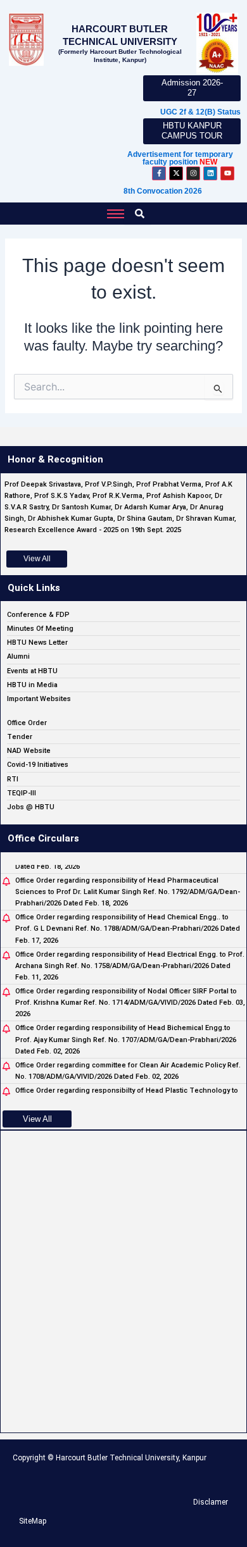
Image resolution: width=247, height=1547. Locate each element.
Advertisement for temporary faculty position (180, 158)
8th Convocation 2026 (163, 191)
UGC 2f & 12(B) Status (200, 112)
